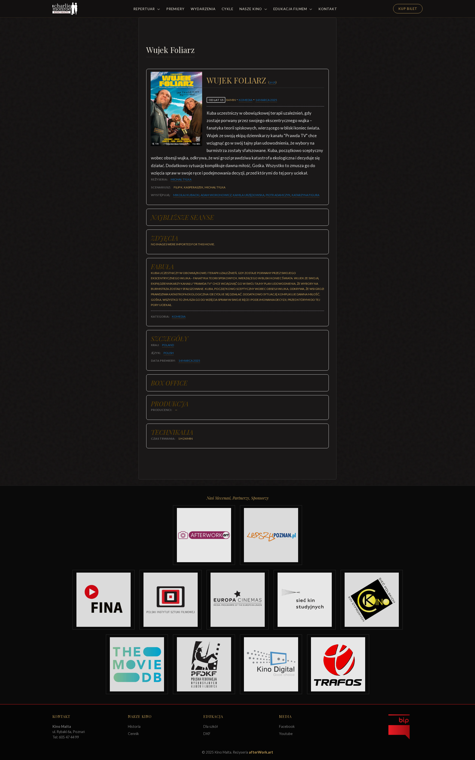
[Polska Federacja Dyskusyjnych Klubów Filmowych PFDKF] (204, 664)
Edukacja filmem (290, 9)
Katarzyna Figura (305, 195)
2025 (272, 82)
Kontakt (327, 9)
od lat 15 (216, 100)
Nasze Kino (251, 9)
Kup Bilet (407, 9)
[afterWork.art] (204, 535)
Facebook (287, 726)
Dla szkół (210, 726)
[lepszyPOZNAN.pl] (271, 535)
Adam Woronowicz (216, 195)
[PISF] (170, 600)
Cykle (227, 9)
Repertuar (144, 9)
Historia (134, 726)
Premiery (175, 9)
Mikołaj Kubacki (186, 195)
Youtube (286, 734)
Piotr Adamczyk (278, 195)
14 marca (262, 100)
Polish (169, 353)
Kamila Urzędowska (248, 195)
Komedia (245, 100)
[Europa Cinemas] (238, 600)
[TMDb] (137, 664)
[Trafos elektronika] (338, 664)
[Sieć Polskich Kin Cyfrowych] (372, 600)
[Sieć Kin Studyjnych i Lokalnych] (305, 600)
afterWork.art (261, 752)
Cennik (133, 734)
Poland (168, 345)
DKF (207, 734)
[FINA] (103, 600)
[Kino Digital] (271, 664)
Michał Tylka (181, 179)
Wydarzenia (203, 9)
